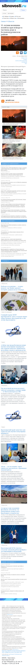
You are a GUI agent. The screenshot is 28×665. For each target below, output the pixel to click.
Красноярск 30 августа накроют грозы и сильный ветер (13, 575)
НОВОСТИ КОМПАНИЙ (10, 163)
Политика (6, 18)
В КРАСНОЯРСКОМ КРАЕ (21, 60)
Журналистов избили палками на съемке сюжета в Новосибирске (13, 225)
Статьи (4, 13)
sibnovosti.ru (10, 614)
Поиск (23, 10)
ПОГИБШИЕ (24, 62)
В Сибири (5, 16)
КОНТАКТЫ (8, 599)
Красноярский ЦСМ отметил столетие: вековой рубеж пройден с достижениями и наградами (14, 549)
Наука (3, 342)
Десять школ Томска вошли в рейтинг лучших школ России (14, 580)
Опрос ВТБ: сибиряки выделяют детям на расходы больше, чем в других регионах (13, 191)
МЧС (26, 63)
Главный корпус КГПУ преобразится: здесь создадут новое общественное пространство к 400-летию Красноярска (14, 169)
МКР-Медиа (10, 13)
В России (18, 16)
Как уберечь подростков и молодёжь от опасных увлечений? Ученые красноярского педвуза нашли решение (13, 211)
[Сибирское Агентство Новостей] (14, 5)
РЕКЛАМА (20, 599)
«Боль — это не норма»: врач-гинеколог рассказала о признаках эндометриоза (14, 468)
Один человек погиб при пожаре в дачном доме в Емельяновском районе (13, 124)
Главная (3, 21)
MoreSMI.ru (7, 655)
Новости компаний (6, 312)
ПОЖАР (25, 59)
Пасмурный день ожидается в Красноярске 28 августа (12, 591)
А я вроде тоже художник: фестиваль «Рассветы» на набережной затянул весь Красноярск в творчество (10, 510)
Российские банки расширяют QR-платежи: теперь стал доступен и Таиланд (13, 200)
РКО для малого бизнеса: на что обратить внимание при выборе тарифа (14, 183)
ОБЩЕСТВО (24, 58)
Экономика (21, 18)
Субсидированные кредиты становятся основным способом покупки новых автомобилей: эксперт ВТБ (14, 216)
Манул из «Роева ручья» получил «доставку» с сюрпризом (12, 566)
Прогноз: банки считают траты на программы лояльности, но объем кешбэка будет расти (12, 174)
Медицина (4, 385)
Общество (13, 18)
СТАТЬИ (5, 261)
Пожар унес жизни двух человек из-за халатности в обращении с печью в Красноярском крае (12, 141)
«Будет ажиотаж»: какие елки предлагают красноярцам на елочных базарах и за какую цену (13, 239)
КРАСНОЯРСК (11, 1)
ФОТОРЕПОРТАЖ (8, 221)
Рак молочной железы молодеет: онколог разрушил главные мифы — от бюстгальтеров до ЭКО (13, 390)
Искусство (4, 505)
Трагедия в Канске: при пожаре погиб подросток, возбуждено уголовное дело (13, 158)
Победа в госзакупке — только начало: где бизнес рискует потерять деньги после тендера (12, 288)
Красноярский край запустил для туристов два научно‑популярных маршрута (13, 431)
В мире (12, 16)
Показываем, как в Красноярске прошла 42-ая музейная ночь (12, 232)
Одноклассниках (13, 102)
